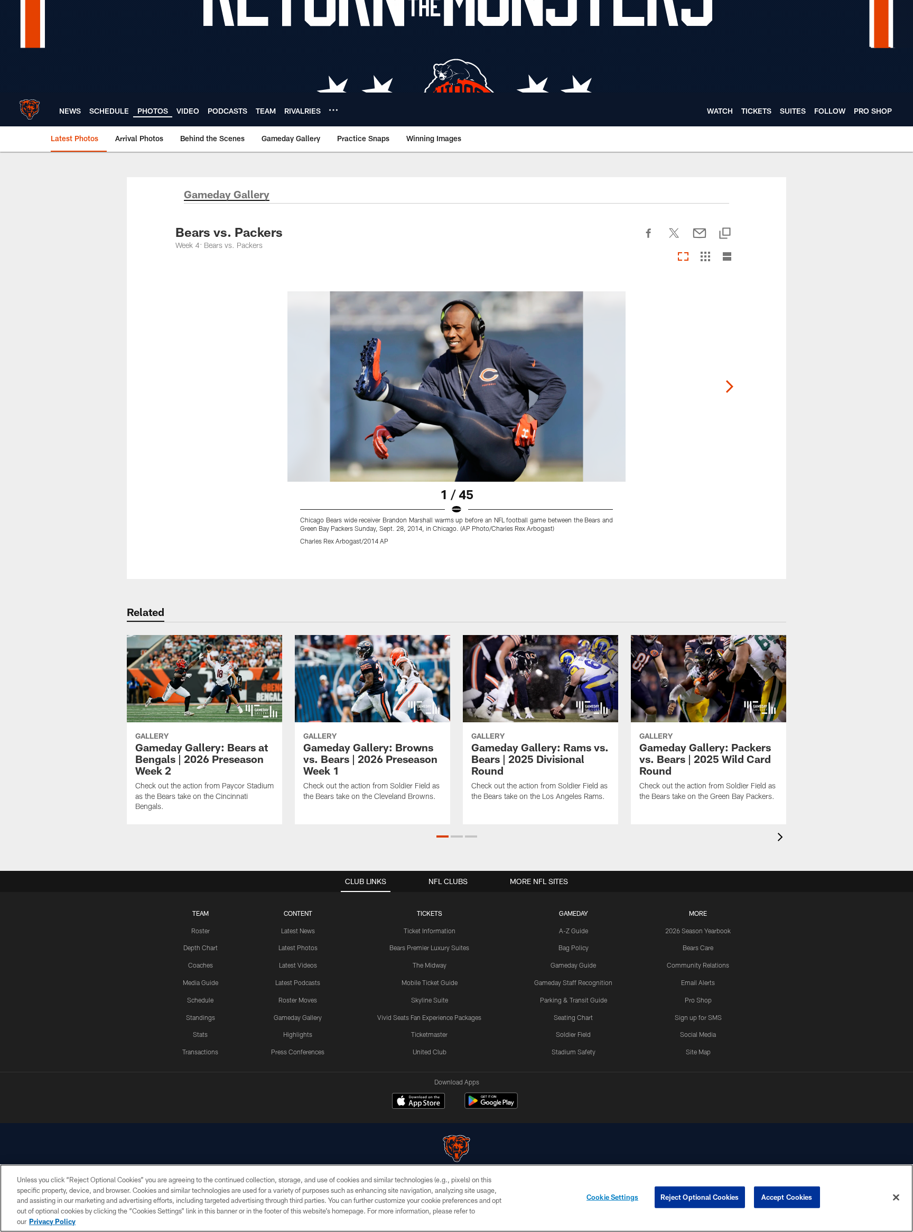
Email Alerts (698, 982)
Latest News (298, 930)
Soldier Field (573, 1034)
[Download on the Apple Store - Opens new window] (418, 1102)
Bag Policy (573, 947)
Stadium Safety (573, 1051)
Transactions (200, 1051)
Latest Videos (298, 965)
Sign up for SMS (698, 1017)
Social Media (698, 1034)
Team (200, 913)
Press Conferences (297, 1051)
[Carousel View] (683, 257)
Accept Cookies (787, 1197)
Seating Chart (573, 1017)
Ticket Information (429, 930)
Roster (200, 930)
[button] (442, 836)
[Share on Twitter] (674, 239)
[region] (456, 1198)
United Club (429, 1051)
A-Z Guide (573, 930)
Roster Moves (297, 1000)
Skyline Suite (429, 1000)
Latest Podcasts (297, 982)
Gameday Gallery (298, 1017)
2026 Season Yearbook (698, 930)
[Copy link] (724, 234)
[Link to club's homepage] (29, 109)
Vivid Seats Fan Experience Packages (429, 1017)
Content (298, 913)
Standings (200, 1017)
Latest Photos (298, 947)
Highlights (297, 1034)
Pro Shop (698, 1000)
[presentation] (782, 838)
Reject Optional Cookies (699, 1197)
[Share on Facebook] (648, 239)
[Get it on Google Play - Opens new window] (491, 1106)
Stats (200, 1034)
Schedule (200, 1000)
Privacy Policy (52, 1221)
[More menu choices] (333, 110)
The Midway (429, 965)
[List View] (727, 257)
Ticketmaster (429, 1034)
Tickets (429, 913)
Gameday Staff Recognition (573, 982)
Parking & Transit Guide (573, 1000)
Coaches (200, 965)
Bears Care (698, 947)
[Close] (896, 1197)
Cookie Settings (612, 1197)
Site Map (698, 1051)
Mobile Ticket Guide (430, 982)
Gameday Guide (573, 965)
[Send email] (699, 239)
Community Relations (698, 965)
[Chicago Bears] (456, 1150)
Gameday (573, 913)
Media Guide (200, 982)
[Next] (729, 386)
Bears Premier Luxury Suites (429, 947)
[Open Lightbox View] (456, 424)
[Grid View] (705, 257)
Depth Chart (200, 947)
